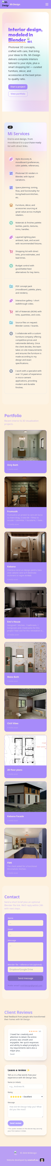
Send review (15, 1123)
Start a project (17, 86)
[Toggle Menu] (47, 4)
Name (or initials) (14, 1082)
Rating (10, 1092)
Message (11, 1102)
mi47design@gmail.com (31, 985)
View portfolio (18, 94)
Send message (25, 978)
